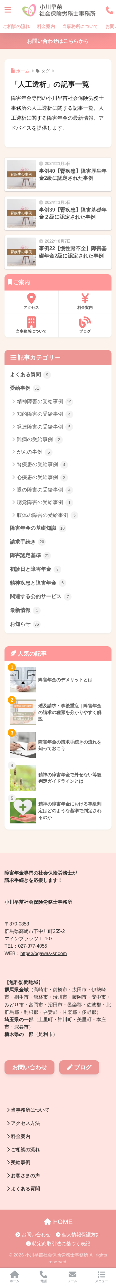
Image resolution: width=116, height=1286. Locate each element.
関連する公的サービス (39, 596)
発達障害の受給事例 (44, 427)
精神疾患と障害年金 (37, 583)
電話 (43, 1281)
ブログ (85, 331)
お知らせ (24, 624)
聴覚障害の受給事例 (44, 502)
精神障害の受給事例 (44, 401)
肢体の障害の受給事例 (46, 515)
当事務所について (80, 26)
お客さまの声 (25, 1175)
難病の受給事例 (38, 439)
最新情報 (24, 610)
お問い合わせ (29, 1067)
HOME (61, 1221)
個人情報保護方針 (81, 1234)
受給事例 (24, 388)
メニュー (101, 1281)
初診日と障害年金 (34, 569)
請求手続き (27, 541)
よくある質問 (29, 374)
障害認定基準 (29, 555)
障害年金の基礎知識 (37, 528)
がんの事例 (33, 452)
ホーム (14, 1281)
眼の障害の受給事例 (44, 489)
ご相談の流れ (16, 26)
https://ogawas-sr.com (43, 953)
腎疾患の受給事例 (41, 464)
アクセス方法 (25, 1123)
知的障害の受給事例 (44, 414)
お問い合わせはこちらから (58, 41)
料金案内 (46, 26)
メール (72, 1281)
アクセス (31, 307)
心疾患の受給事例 (41, 477)
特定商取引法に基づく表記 (60, 1243)
